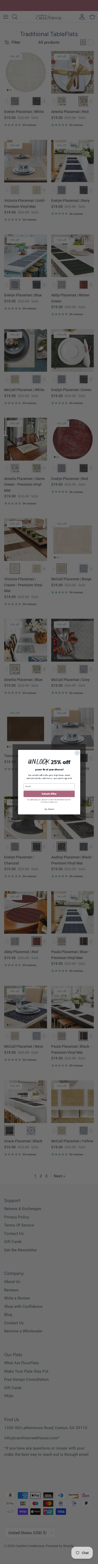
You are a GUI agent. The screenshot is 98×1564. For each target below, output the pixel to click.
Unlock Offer (49, 793)
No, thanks (49, 808)
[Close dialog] (77, 753)
